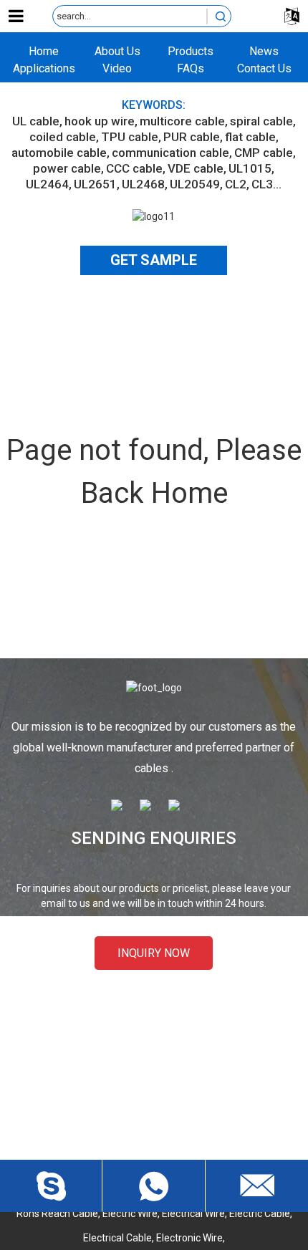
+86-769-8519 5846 (166, 1140)
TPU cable (129, 137)
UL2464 (47, 184)
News (264, 51)
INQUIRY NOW (153, 953)
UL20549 (195, 184)
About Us (117, 51)
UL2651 (95, 184)
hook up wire (99, 121)
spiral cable (261, 121)
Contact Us (264, 68)
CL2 (235, 184)
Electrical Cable (117, 1238)
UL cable (35, 121)
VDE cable (195, 168)
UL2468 (143, 184)
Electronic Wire (189, 1238)
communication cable (170, 152)
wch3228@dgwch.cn (166, 1090)
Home (44, 51)
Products (190, 51)
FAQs (190, 68)
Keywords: (154, 105)
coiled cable (62, 137)
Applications (44, 68)
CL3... (266, 184)
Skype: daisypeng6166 (166, 1115)
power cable (67, 168)
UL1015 (249, 168)
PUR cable (191, 137)
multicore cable (182, 121)
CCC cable (134, 168)
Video (117, 68)
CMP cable (263, 152)
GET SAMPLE (153, 260)
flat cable (250, 137)
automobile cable (59, 152)
